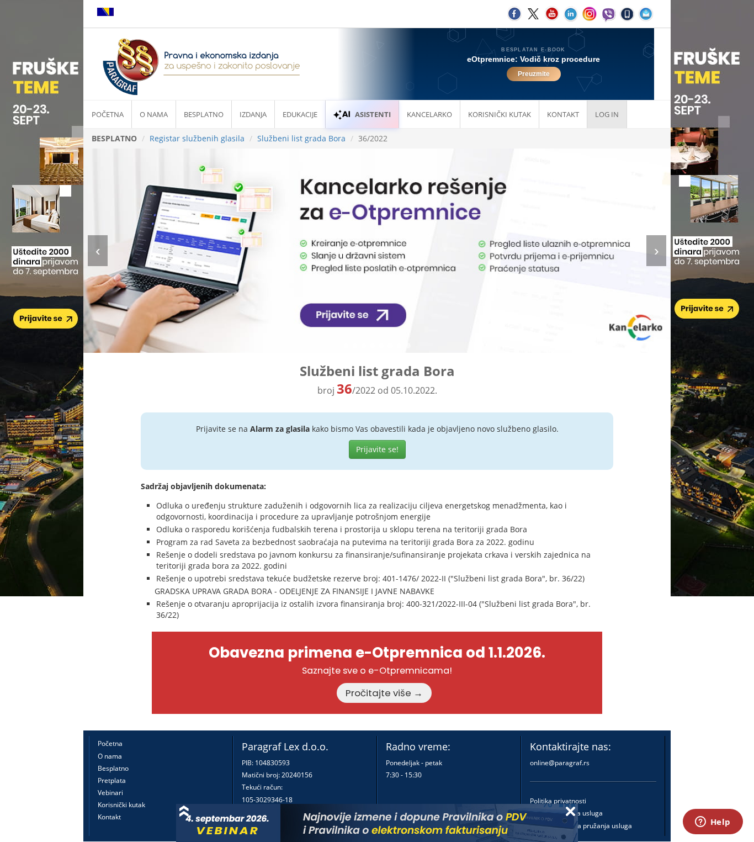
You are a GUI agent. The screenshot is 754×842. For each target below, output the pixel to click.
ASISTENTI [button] (373, 114)
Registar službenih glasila (197, 138)
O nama (154, 114)
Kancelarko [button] (429, 114)
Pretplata (112, 780)
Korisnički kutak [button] (499, 114)
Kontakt (109, 817)
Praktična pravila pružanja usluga (581, 825)
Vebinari (110, 792)
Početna (108, 114)
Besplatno (204, 114)
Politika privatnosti (558, 801)
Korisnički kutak (121, 804)
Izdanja (253, 114)
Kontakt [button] (563, 114)
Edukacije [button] (300, 114)
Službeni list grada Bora (301, 138)
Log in (607, 114)
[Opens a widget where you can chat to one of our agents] (712, 822)
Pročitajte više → (384, 693)
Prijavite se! (377, 449)
